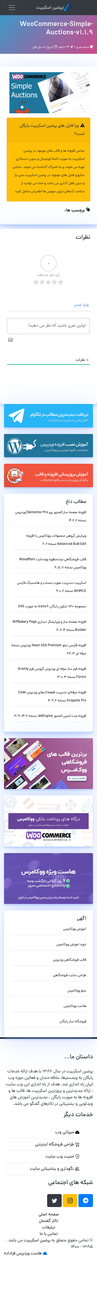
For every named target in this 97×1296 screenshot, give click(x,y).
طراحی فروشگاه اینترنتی (55, 1144)
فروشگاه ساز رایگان (73, 1021)
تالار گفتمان (48, 1221)
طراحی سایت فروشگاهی (69, 975)
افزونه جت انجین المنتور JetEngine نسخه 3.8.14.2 (50, 716)
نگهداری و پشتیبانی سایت (52, 1169)
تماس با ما (49, 1234)
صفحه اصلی (49, 1214)
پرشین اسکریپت (49, 8)
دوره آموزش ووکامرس (71, 944)
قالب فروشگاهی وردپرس (69, 960)
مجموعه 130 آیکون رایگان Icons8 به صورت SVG (52, 606)
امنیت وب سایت (60, 1157)
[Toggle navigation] (11, 7)
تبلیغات (48, 1227)
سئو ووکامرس (76, 990)
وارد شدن (82, 305)
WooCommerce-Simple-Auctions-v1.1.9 (56, 28)
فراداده (9, 1253)
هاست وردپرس (29, 1253)
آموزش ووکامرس (74, 929)
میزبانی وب (65, 1132)
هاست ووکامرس (75, 1006)
